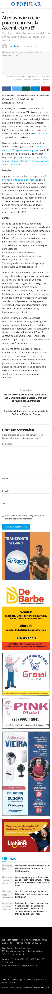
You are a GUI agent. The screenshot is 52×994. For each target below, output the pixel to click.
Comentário (8, 443)
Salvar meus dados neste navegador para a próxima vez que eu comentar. (24, 517)
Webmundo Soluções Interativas (36, 987)
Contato (5, 979)
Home (4, 12)
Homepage (17, 979)
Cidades (13, 12)
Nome (6, 478)
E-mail (6, 491)
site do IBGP (40, 133)
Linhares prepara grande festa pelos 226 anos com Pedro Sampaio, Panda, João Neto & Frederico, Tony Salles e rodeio (32, 881)
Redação (15, 46)
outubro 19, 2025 (31, 46)
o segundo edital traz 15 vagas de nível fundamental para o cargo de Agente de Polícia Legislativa (25, 161)
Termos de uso (8, 982)
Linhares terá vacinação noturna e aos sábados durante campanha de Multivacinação (32, 868)
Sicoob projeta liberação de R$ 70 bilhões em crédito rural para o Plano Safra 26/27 (32, 894)
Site (3, 503)
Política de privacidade (36, 979)
